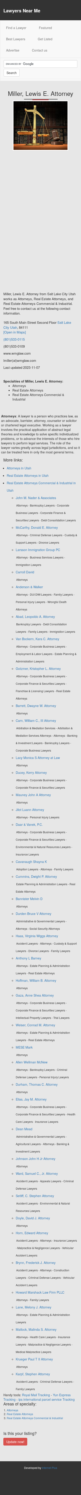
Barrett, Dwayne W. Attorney (36, 705)
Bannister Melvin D (29, 898)
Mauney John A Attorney (33, 795)
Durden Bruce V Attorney (33, 913)
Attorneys (12, 1410)
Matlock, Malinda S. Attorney (36, 1329)
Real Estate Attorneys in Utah (28, 475)
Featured (45, 27)
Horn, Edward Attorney (32, 1233)
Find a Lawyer (19, 27)
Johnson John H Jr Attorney (35, 1158)
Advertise (12, 50)
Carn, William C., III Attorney (36, 720)
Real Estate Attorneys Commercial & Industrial (35, 1418)
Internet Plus (49, 1468)
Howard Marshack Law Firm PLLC (40, 1292)
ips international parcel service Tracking (46, 1399)
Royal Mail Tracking (36, 1395)
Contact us (39, 50)
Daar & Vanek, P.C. (29, 824)
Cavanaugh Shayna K (31, 861)
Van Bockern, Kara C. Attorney (37, 639)
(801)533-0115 (14, 339)
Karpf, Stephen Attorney (33, 1374)
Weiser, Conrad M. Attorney (35, 1025)
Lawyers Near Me (21, 10)
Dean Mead (24, 1129)
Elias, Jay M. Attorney (31, 1099)
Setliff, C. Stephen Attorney (35, 1195)
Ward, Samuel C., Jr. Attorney (37, 1173)
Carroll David (25, 572)
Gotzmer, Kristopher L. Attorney (38, 668)
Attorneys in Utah (19, 468)
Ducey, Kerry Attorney (31, 772)
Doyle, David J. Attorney (33, 1218)
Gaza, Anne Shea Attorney (35, 995)
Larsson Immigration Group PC (38, 549)
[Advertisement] (21, 222)
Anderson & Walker (29, 587)
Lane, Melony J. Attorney (33, 1307)
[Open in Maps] (14, 332)
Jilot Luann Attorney (30, 809)
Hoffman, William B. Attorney (36, 980)
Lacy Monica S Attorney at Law (38, 757)
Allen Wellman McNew (31, 1062)
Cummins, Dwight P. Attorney (36, 876)
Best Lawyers (15, 39)
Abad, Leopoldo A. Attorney (35, 616)
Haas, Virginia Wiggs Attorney (37, 936)
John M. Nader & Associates (36, 497)
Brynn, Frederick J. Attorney (36, 1262)
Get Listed (45, 39)
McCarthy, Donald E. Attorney (37, 527)
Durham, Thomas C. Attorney (37, 1084)
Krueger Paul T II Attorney (34, 1359)
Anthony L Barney (28, 958)
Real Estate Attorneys (20, 1414)
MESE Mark (24, 1047)
